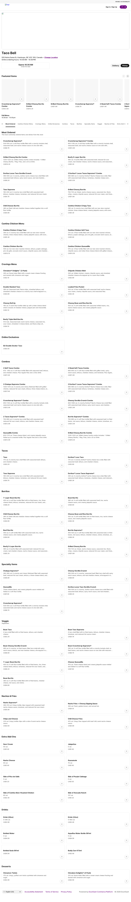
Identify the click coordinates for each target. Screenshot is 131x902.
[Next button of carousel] (127, 76)
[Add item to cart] (21, 99)
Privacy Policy (66, 892)
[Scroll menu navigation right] (127, 124)
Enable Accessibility (122, 1)
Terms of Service (51, 892)
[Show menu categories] (2, 124)
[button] (13, 95)
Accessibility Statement (34, 892)
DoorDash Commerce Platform (101, 892)
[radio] (116, 65)
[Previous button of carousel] (123, 76)
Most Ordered (10, 124)
